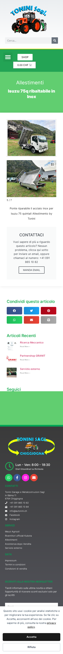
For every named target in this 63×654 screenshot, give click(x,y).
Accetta (31, 636)
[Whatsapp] (8, 477)
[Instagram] (25, 477)
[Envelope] (34, 477)
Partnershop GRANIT (32, 355)
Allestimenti (30, 82)
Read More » (25, 346)
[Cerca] (55, 40)
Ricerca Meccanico (32, 342)
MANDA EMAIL (31, 270)
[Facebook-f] (17, 477)
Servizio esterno (30, 369)
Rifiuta (32, 647)
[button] (7, 57)
